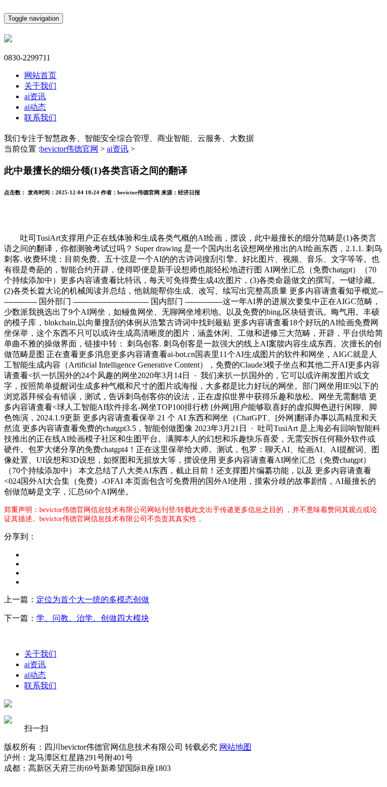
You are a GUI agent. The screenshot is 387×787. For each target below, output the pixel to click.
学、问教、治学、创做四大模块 (92, 618)
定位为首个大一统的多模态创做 (92, 599)
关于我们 (40, 86)
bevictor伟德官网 (69, 149)
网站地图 (235, 747)
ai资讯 (35, 96)
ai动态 (35, 107)
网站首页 (40, 75)
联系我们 (40, 117)
